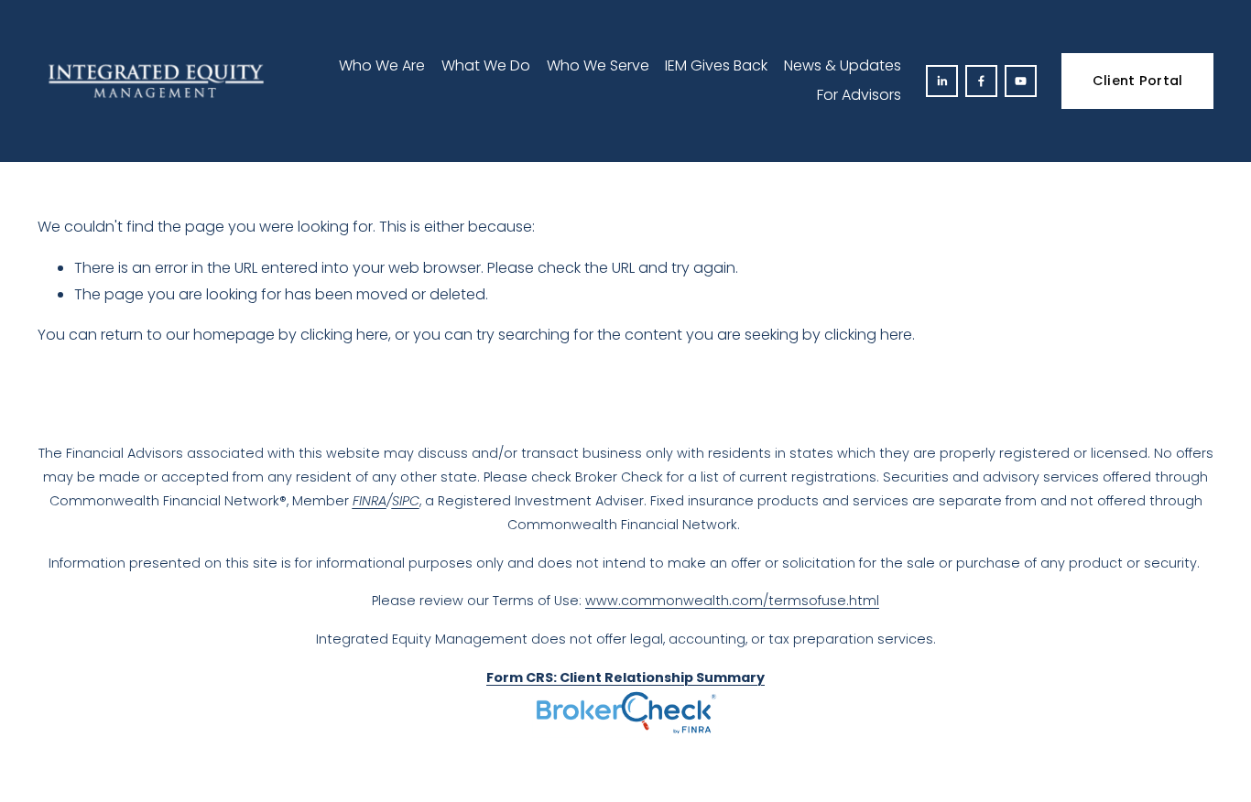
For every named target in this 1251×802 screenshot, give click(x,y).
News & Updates (842, 65)
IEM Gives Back (716, 65)
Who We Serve (598, 65)
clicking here (344, 334)
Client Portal (1138, 80)
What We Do (485, 65)
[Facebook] (981, 81)
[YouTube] (1021, 81)
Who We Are (382, 65)
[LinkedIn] (942, 81)
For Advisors (859, 94)
